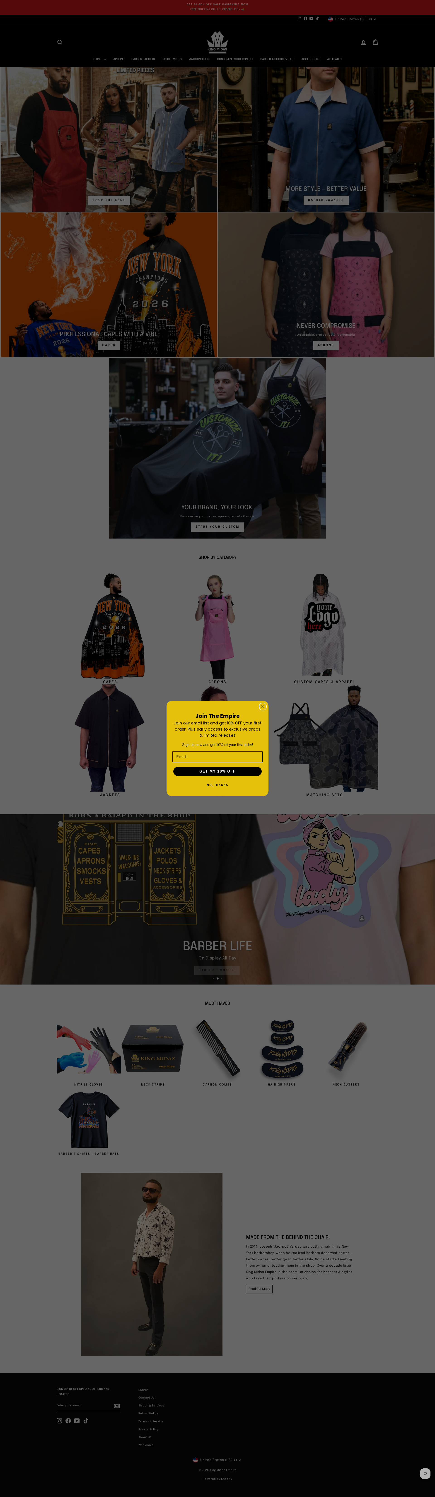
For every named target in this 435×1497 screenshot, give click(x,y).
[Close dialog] (262, 706)
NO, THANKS (217, 785)
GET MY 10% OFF (217, 771)
